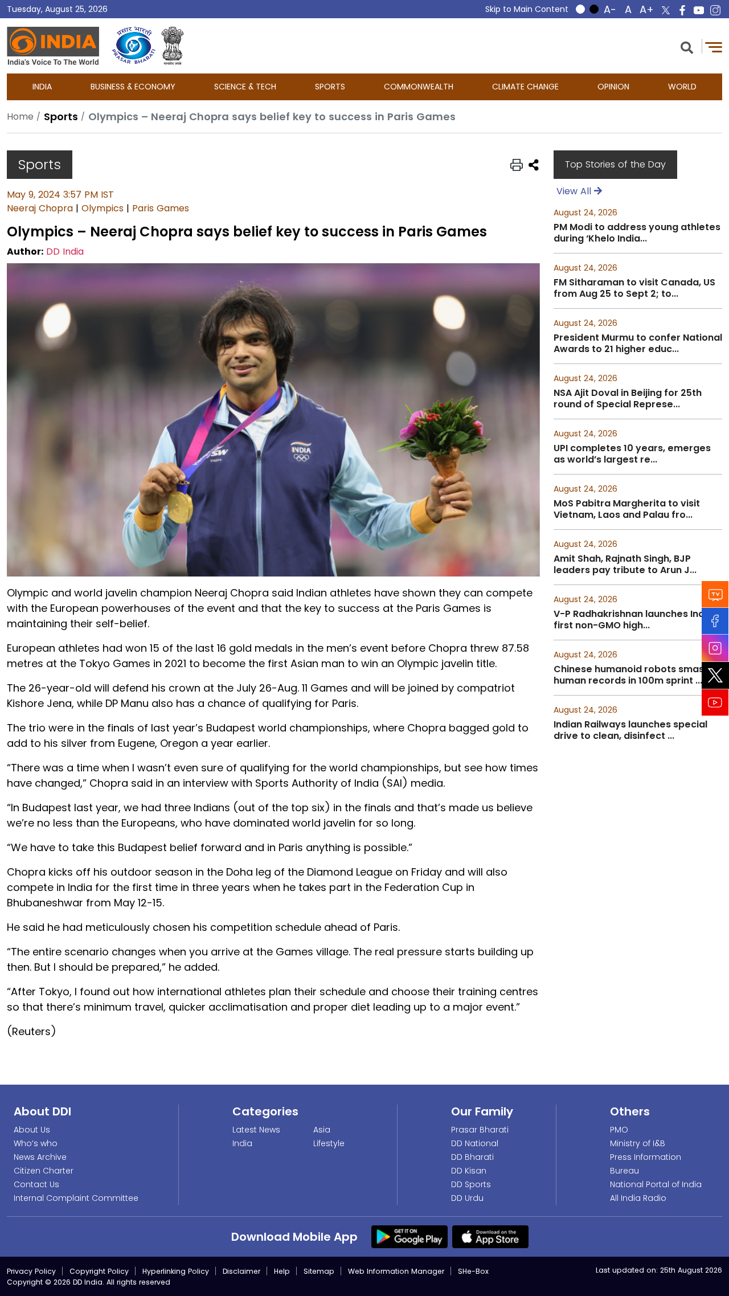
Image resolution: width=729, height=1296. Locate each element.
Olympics (102, 208)
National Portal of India (656, 1184)
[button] (687, 46)
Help (282, 1271)
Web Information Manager (396, 1271)
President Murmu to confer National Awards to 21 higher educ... (638, 343)
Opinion (613, 86)
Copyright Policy (99, 1271)
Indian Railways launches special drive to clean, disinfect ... (630, 730)
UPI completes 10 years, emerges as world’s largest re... (632, 454)
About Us (32, 1129)
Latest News (256, 1129)
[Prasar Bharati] (133, 46)
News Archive (40, 1157)
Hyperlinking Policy (175, 1271)
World (682, 86)
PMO (619, 1129)
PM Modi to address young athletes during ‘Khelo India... (637, 233)
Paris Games (160, 208)
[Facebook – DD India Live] (682, 10)
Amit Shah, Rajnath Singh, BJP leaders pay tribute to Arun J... (625, 564)
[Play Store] (409, 1236)
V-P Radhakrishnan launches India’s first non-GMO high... (637, 619)
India (42, 86)
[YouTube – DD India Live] (699, 10)
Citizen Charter (43, 1170)
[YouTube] (715, 702)
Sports (330, 86)
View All (575, 191)
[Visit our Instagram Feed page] (715, 647)
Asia (321, 1129)
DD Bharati (472, 1157)
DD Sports (471, 1184)
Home (20, 116)
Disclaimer (241, 1271)
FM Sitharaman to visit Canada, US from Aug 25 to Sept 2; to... (634, 288)
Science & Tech (245, 86)
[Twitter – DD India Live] (666, 10)
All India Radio (638, 1198)
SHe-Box (473, 1271)
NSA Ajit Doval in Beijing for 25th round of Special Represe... (628, 398)
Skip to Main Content (526, 9)
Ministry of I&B (637, 1143)
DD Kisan (468, 1170)
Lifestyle (329, 1143)
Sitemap (319, 1271)
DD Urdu (467, 1198)
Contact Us (36, 1184)
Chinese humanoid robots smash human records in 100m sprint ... (632, 675)
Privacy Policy (31, 1271)
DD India (65, 251)
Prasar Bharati (480, 1129)
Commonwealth (418, 86)
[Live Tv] (715, 593)
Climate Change (525, 86)
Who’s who (36, 1143)
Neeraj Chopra (40, 208)
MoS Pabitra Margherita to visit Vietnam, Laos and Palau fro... (627, 509)
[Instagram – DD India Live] (715, 10)
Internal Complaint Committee (76, 1198)
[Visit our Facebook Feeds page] (715, 620)
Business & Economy (133, 86)
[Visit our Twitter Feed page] (715, 675)
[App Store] (490, 1236)
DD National (474, 1143)
